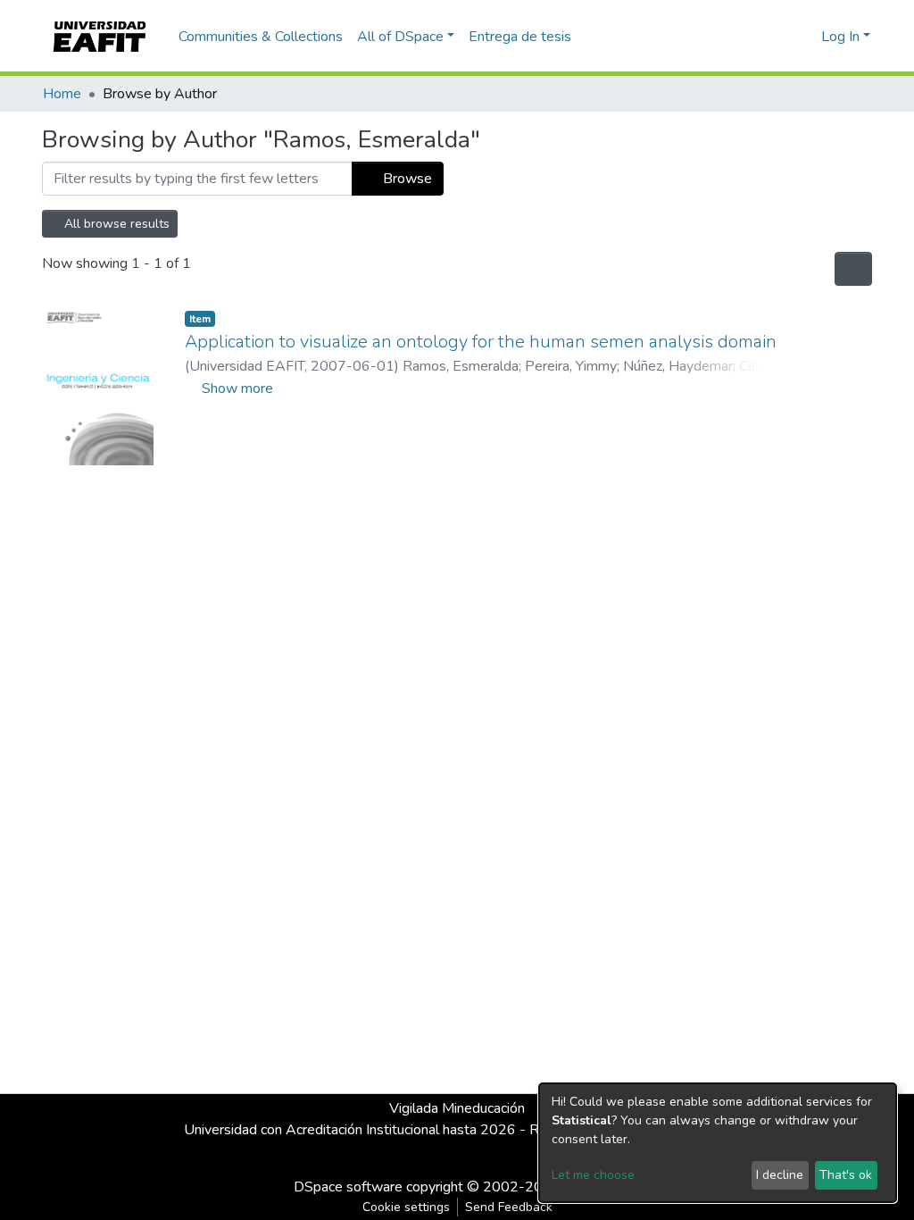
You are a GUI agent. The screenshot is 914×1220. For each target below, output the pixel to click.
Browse (405, 178)
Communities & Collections (261, 36)
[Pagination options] (853, 269)
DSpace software (348, 1187)
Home (62, 94)
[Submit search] (779, 36)
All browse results (115, 223)
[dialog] (717, 1142)
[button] (805, 36)
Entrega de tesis (520, 36)
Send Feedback (509, 1207)
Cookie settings (406, 1207)
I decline (779, 1174)
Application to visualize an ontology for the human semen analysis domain (481, 342)
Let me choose (593, 1174)
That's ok (845, 1174)
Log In (840, 36)
